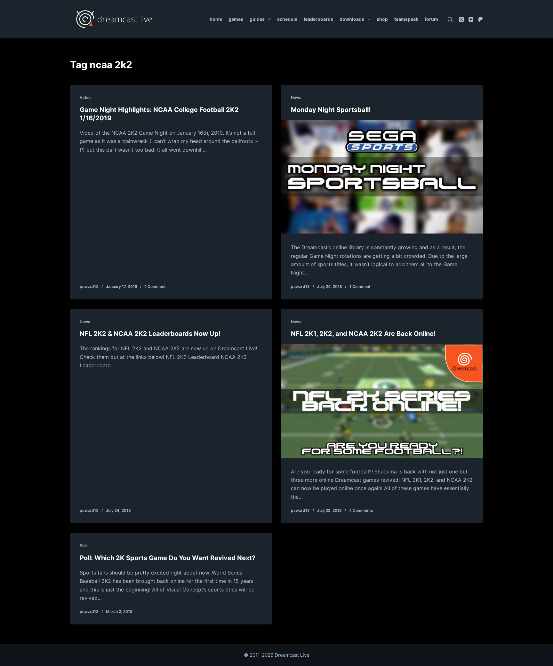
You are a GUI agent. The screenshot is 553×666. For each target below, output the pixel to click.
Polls (84, 545)
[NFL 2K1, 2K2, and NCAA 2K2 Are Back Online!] (382, 400)
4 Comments (361, 510)
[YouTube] (471, 19)
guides (257, 19)
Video (85, 97)
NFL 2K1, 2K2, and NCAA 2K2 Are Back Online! (363, 333)
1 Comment (155, 286)
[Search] (450, 19)
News (296, 97)
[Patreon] (480, 19)
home (216, 19)
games (235, 19)
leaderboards (318, 19)
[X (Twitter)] (461, 19)
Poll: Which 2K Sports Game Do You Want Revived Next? (167, 558)
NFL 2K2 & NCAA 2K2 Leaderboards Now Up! (150, 333)
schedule (287, 19)
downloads (352, 19)
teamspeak (406, 19)
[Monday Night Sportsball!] (382, 177)
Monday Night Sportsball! (331, 110)
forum (431, 19)
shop (382, 19)
